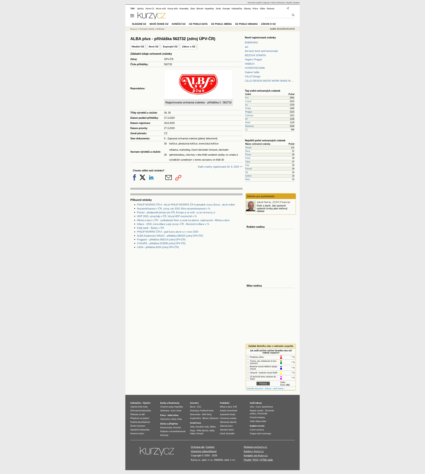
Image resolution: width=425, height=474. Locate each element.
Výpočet (146, 403)
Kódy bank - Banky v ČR (150, 227)
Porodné (177, 427)
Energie (226, 8)
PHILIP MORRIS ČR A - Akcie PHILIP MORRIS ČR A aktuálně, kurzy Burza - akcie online (186, 204)
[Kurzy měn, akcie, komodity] (157, 453)
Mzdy (209, 414)
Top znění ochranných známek (262, 90)
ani (246, 46)
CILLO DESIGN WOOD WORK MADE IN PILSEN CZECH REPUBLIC (270, 80)
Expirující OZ (170, 46)
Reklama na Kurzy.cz (255, 447)
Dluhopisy (194, 410)
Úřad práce (165, 419)
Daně (222, 433)
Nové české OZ (159, 24)
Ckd (247, 165)
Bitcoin (200, 8)
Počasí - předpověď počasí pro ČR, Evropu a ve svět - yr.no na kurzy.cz (176, 212)
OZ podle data (198, 24)
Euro (173, 410)
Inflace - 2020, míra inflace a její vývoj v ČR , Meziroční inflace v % (173, 224)
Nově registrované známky (260, 37)
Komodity (184, 8)
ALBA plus (160, 29)
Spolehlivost (267, 407)
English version (257, 426)
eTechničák (262, 413)
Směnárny (165, 410)
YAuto (273, 3)
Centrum (249, 115)
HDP (204, 414)
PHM (199, 430)
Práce (255, 8)
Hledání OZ (138, 46)
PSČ (235, 407)
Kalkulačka (237, 8)
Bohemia (249, 126)
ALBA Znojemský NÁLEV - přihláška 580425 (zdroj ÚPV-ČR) (170, 235)
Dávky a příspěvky (169, 424)
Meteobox (281, 3)
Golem (248, 176)
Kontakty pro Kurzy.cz (256, 455)
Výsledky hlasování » (255, 388)
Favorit (248, 168)
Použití (247, 459)
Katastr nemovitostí (228, 410)
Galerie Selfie (252, 72)
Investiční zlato (202, 427)
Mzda (173, 419)
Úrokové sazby (166, 407)
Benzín (205, 430)
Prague (248, 112)
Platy (179, 419)
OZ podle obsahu (246, 24)
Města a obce (226, 407)
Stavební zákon (227, 430)
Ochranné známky (147, 29)
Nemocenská (166, 427)
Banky (163, 403)
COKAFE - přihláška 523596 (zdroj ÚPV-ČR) (161, 243)
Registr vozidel (256, 410)
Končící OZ (179, 24)
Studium (296, 3)
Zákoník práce (226, 426)
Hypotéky (209, 8)
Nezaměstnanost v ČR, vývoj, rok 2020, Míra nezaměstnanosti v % (173, 208)
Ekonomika (195, 414)
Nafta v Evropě (196, 433)
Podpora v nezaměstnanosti (172, 431)
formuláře (230, 433)
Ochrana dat (197, 447)
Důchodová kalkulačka (140, 410)
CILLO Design (252, 76)
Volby (252, 421)
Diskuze (270, 8)
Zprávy (140, 8)
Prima (248, 154)
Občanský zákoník (228, 422)
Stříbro (213, 427)
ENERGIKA (251, 42)
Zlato (192, 8)
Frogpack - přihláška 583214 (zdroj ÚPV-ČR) (161, 239)
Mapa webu (261, 421)
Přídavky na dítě (137, 414)
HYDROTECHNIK (255, 68)
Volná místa (173, 415)
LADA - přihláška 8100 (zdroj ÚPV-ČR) (158, 247)
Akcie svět (161, 8)
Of (246, 119)
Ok (246, 172)
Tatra (247, 161)
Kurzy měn (173, 8)
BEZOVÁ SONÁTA (255, 55)
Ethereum (214, 418)
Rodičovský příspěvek (140, 422)
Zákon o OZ (188, 46)
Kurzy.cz (133, 29)
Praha (248, 108)
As (246, 105)
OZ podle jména (221, 24)
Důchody (164, 435)
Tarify (218, 8)
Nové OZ (154, 46)
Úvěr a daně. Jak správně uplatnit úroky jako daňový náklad (272, 208)
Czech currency (257, 430)
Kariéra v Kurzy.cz (254, 451)
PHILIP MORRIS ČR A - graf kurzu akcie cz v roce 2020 (167, 231)
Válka (262, 8)
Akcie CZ (149, 8)
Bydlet (289, 3)
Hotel (247, 122)
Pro (247, 97)
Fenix (248, 158)
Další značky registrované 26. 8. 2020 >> (220, 166)
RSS (255, 459)
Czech (248, 101)
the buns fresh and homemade (261, 51)
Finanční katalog (257, 417)
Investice (194, 403)
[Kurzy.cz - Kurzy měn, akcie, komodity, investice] (152, 18)
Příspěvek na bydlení (139, 418)
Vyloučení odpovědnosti (203, 451)
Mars (247, 179)
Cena (258, 407)
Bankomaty (174, 403)
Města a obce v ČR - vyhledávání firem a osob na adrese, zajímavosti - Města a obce (183, 220)
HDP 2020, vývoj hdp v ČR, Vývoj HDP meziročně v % (167, 216)
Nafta (212, 430)
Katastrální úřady (227, 414)
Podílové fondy (206, 410)
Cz (246, 129)
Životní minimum (137, 426)
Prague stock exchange (260, 433)
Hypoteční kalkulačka (140, 430)
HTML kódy (266, 459)
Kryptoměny (195, 418)
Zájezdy (266, 3)
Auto (252, 407)
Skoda (248, 147)
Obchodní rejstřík (255, 3)
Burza (192, 407)
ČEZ (199, 407)
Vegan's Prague (253, 59)
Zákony (247, 8)
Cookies (210, 447)
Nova (247, 151)
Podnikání (224, 403)
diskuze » (269, 388)
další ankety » (279, 388)
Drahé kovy (195, 423)
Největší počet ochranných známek (265, 140)
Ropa (192, 430)
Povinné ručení (137, 433)
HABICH (249, 63)
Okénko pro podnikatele (260, 196)
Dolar (178, 410)
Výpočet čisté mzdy (139, 407)
